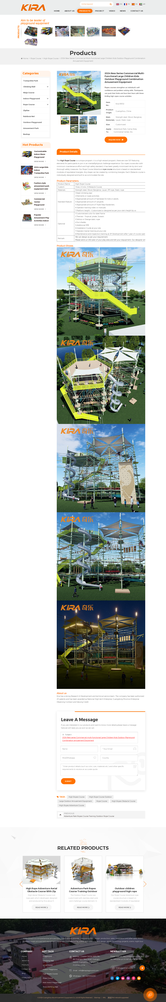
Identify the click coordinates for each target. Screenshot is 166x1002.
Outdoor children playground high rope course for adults (83, 890)
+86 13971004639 (88, 976)
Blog (23, 973)
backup (26, 134)
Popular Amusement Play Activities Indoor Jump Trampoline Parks (42, 218)
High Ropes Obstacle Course (123, 801)
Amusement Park (31, 128)
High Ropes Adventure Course (71, 805)
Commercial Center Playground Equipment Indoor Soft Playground (42, 202)
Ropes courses (110, 87)
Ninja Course (28, 93)
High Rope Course (67, 160)
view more (39, 161)
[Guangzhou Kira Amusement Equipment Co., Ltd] (33, 7)
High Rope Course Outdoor (100, 797)
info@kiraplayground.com (89, 970)
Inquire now (114, 140)
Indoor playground (50, 969)
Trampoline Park (30, 81)
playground (47, 956)
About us (69, 11)
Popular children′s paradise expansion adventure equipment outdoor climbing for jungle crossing (124, 890)
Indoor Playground (31, 98)
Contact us (137, 11)
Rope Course (36, 58)
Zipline (26, 110)
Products (84, 11)
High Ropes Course (76, 797)
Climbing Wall (29, 87)
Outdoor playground (32, 122)
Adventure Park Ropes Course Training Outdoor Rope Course (41, 890)
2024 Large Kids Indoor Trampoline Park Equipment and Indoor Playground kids (41, 170)
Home (57, 11)
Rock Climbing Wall (50, 987)
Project (99, 11)
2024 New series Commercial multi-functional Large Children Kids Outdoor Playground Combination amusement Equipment (98, 739)
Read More (40, 907)
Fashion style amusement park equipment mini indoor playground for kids (41, 186)
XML (104, 997)
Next (145, 884)
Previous (21, 884)
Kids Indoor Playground (52, 982)
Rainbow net (29, 116)
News (123, 11)
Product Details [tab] (68, 151)
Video (112, 11)
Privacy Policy (27, 977)
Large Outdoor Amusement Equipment (75, 801)
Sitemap (97, 997)
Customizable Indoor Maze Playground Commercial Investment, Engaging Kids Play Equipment (41, 154)
